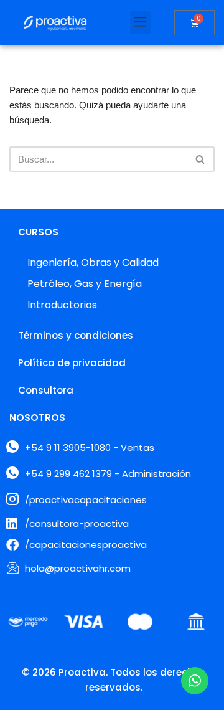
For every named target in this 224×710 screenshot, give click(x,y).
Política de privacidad (72, 362)
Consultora (45, 390)
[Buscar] (201, 159)
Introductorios (62, 305)
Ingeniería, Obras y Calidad (93, 262)
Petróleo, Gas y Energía (84, 284)
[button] (140, 22)
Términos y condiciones (75, 335)
